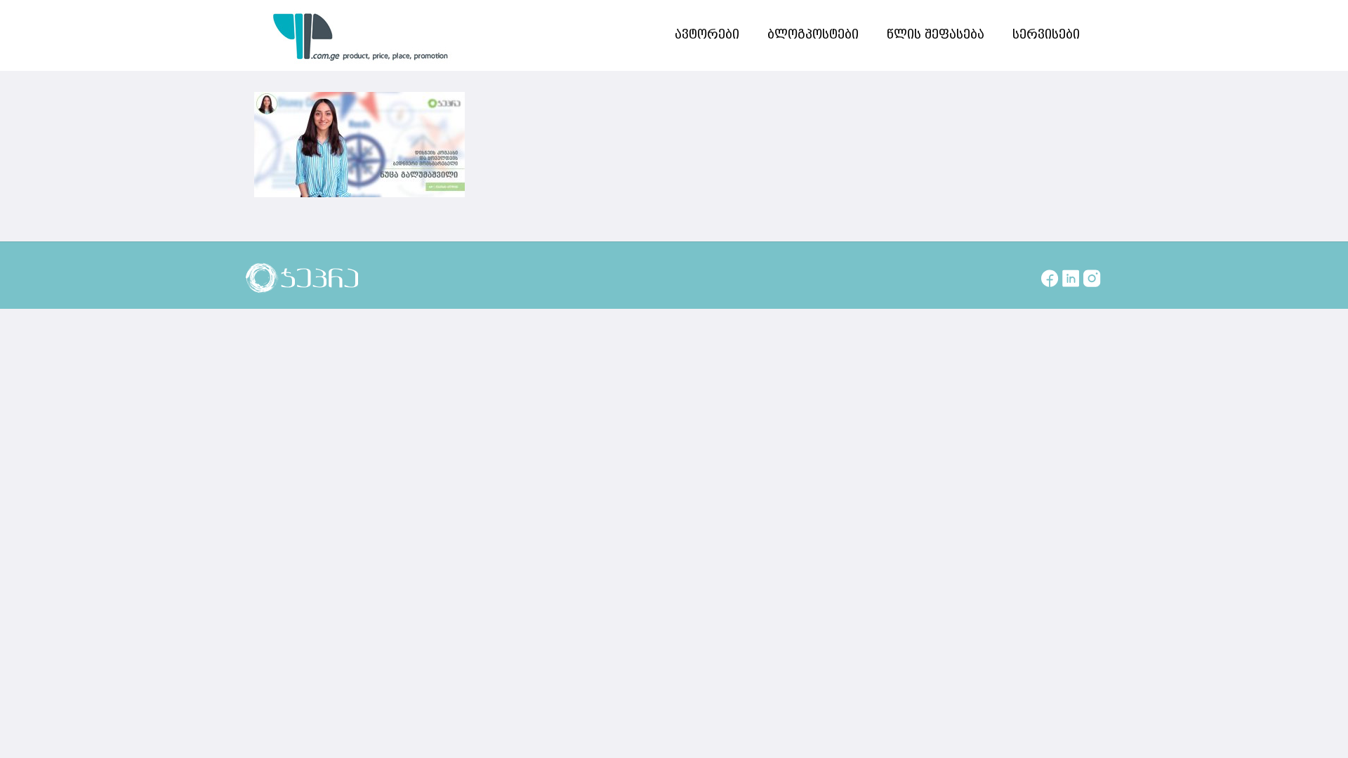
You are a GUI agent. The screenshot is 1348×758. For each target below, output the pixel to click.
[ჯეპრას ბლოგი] (361, 35)
